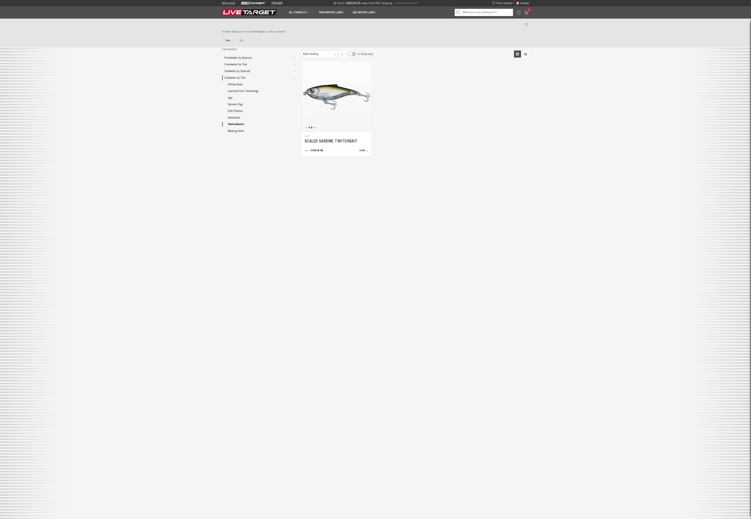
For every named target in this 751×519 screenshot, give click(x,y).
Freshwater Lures (331, 12)
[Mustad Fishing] (230, 3)
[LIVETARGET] (253, 3)
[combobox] (319, 54)
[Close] (375, 24)
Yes (227, 40)
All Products (297, 12)
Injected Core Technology (243, 91)
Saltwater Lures (364, 12)
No (241, 40)
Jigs (230, 97)
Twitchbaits (236, 124)
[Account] (518, 12)
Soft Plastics (235, 111)
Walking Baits (236, 131)
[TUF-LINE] (277, 3)
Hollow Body (235, 84)
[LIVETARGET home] (249, 12)
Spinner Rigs (235, 104)
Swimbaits (234, 117)
